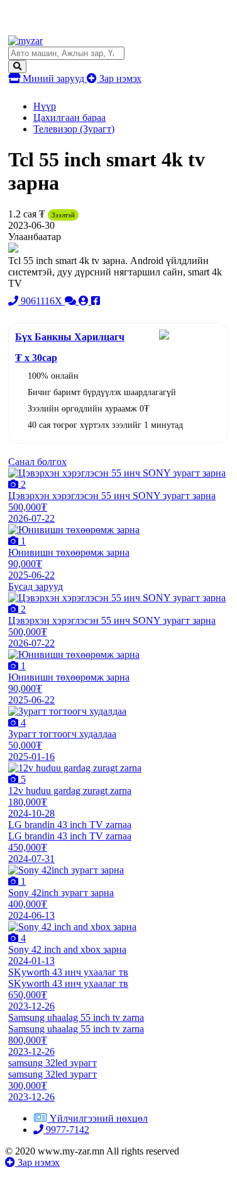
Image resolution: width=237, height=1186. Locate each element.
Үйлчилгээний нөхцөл (99, 1118)
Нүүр (44, 106)
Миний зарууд (53, 78)
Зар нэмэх (119, 78)
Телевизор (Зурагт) (73, 129)
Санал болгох (37, 461)
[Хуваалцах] (95, 301)
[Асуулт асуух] (72, 301)
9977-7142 (66, 1129)
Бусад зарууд (35, 586)
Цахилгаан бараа (69, 117)
